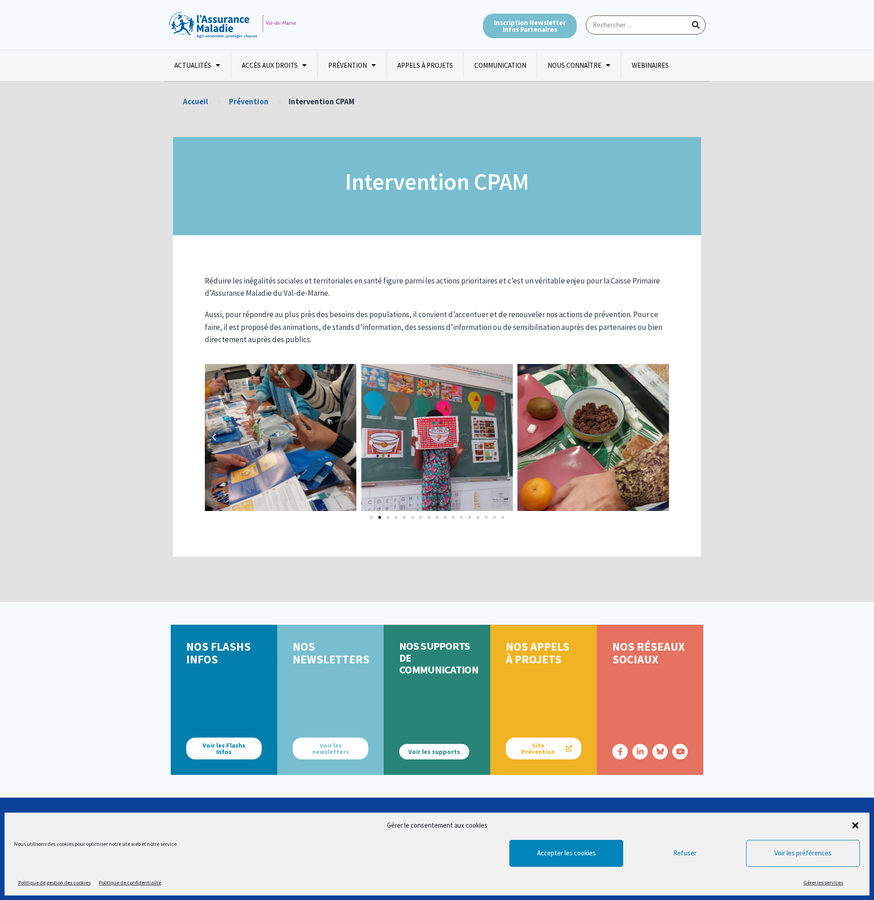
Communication (500, 65)
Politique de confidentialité (130, 882)
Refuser (684, 853)
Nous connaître (574, 65)
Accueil (195, 101)
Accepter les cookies (566, 853)
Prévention (347, 65)
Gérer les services (823, 882)
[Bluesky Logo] (660, 751)
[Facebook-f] (620, 751)
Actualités (192, 65)
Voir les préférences (803, 853)
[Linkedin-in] (640, 751)
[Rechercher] (695, 25)
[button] (855, 825)
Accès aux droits (270, 65)
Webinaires (650, 65)
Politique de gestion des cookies (54, 882)
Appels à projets (425, 65)
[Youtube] (680, 751)
